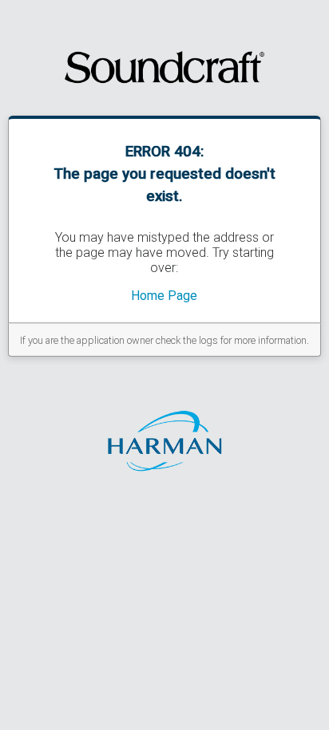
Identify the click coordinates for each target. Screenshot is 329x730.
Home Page (164, 295)
